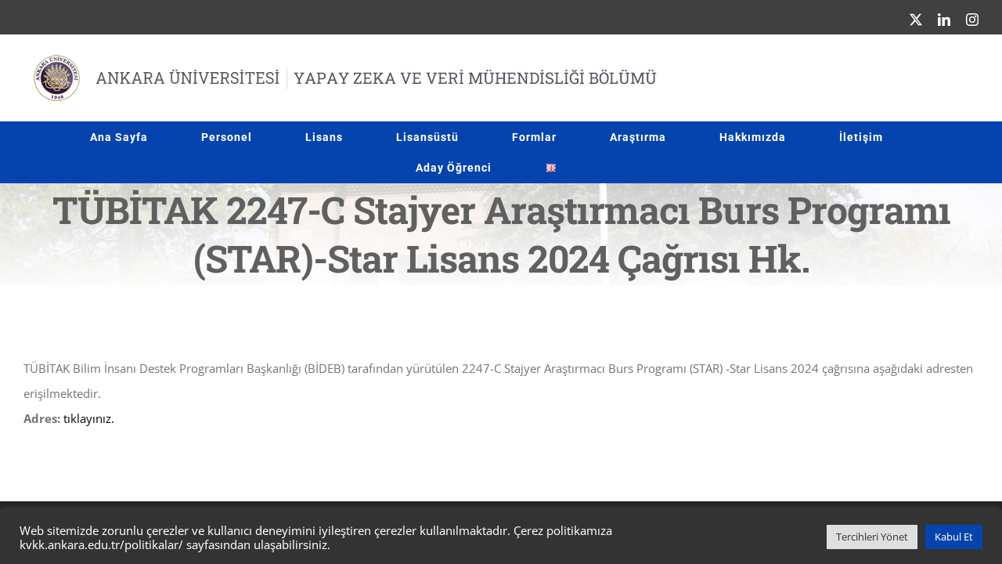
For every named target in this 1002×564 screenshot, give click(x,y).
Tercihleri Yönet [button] (872, 537)
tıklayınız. (88, 418)
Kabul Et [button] (954, 537)
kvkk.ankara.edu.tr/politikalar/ (101, 544)
